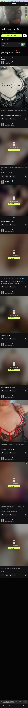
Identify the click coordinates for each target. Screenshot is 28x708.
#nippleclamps (21, 506)
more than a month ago (9, 125)
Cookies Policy (17, 701)
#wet (11, 115)
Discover (9, 706)
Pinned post (7, 63)
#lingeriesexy (4, 506)
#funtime (12, 221)
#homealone (10, 506)
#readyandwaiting (5, 173)
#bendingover (20, 173)
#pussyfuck (16, 283)
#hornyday (15, 444)
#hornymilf (7, 115)
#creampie (3, 281)
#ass (2, 387)
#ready (10, 173)
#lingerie (3, 115)
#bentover (14, 173)
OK (25, 702)
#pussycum (10, 283)
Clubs (3, 706)
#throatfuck (3, 221)
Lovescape (10, 1)
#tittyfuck (8, 508)
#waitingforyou (18, 115)
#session (15, 281)
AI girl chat (21, 1)
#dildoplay (3, 508)
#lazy (8, 568)
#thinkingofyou (13, 508)
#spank (5, 387)
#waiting (22, 444)
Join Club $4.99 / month (14, 149)
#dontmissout (20, 281)
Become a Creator (24, 706)
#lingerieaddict (4, 444)
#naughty (9, 387)
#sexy (13, 115)
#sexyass (18, 568)
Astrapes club (8, 62)
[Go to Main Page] (14, 4)
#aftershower (4, 568)
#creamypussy (9, 281)
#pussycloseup (4, 283)
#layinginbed (12, 568)
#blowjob (8, 221)
